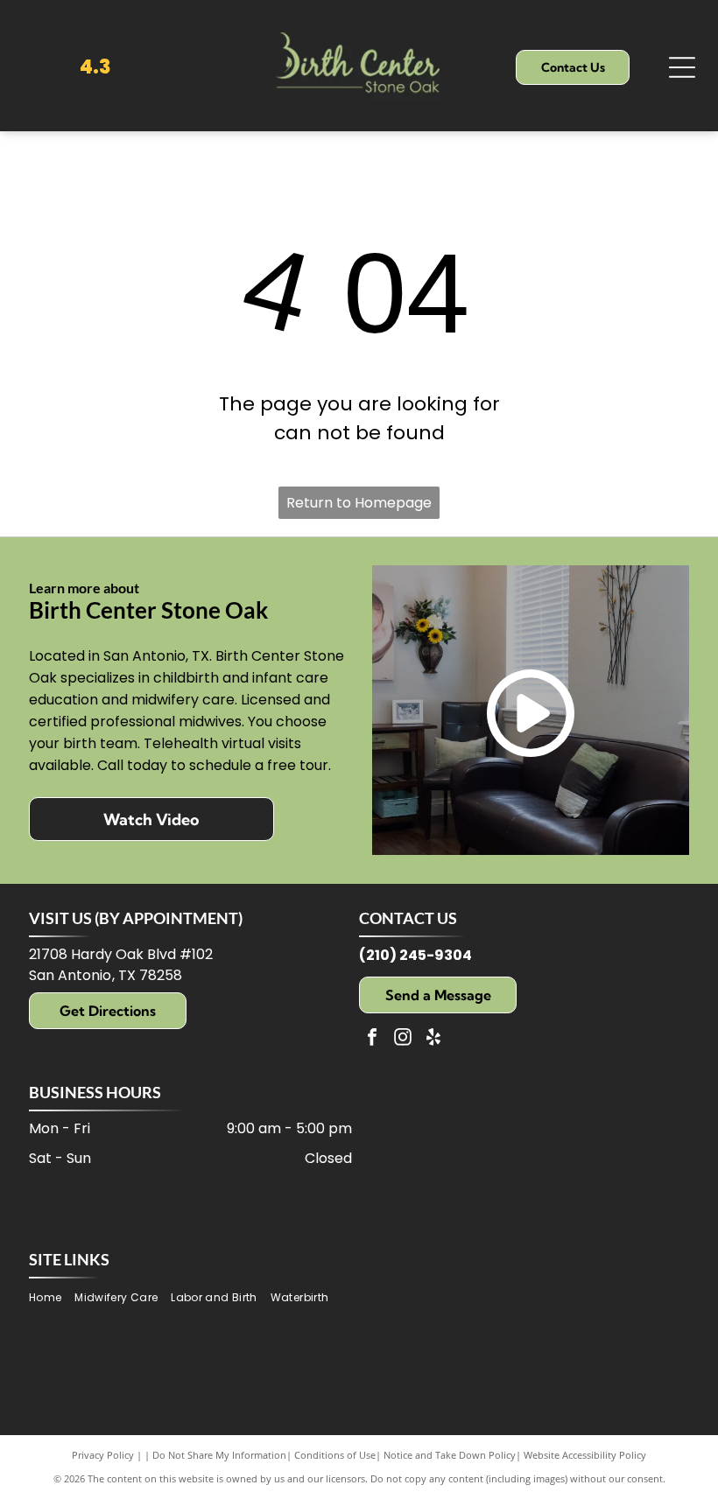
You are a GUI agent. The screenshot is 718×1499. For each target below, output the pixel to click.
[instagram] (403, 1039)
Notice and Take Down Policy (450, 1454)
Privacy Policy (103, 1454)
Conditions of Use (335, 1454)
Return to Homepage (359, 503)
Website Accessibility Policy (585, 1454)
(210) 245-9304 (415, 955)
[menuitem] (51, 1297)
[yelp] (433, 1039)
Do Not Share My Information (219, 1454)
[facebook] (372, 1039)
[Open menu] (682, 67)
